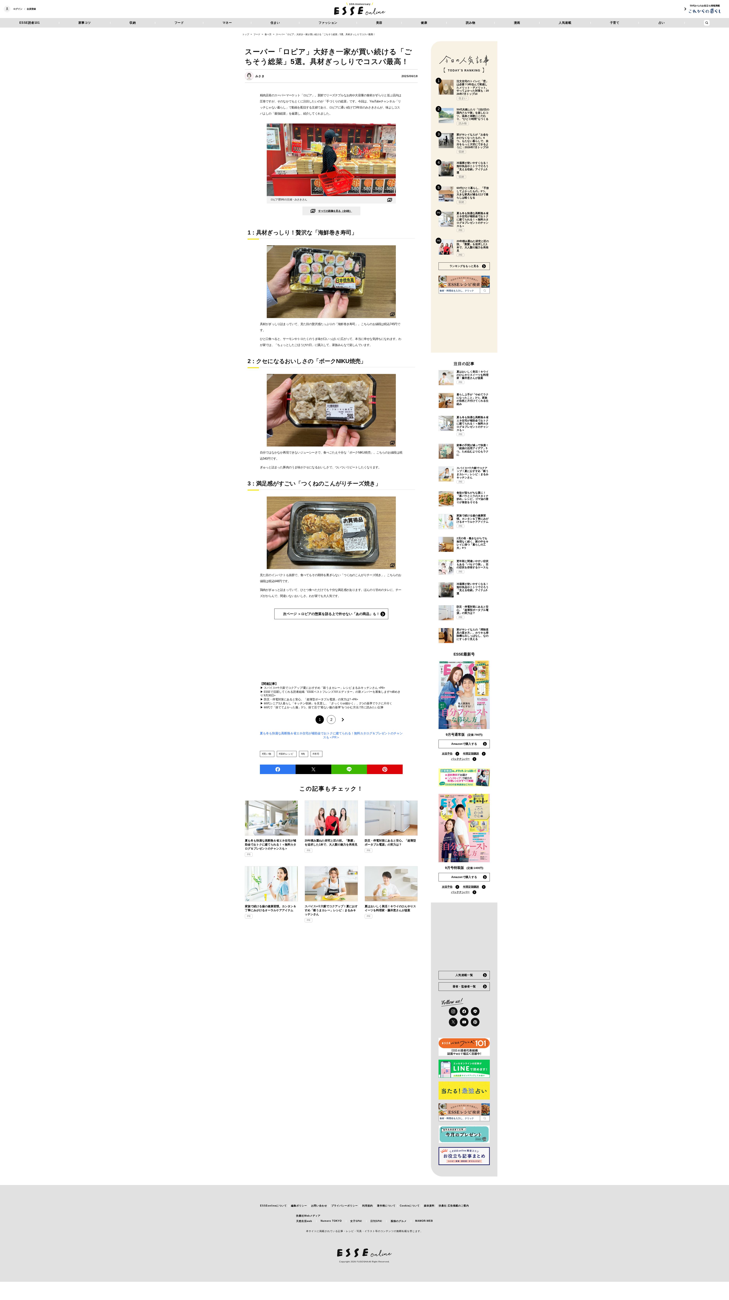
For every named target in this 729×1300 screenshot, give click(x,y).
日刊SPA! (376, 1221)
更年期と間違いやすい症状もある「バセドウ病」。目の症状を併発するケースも (472, 564)
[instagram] (453, 1011)
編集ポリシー (299, 1205)
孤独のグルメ (399, 1221)
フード (179, 22)
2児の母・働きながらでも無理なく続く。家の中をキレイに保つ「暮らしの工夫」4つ (472, 543)
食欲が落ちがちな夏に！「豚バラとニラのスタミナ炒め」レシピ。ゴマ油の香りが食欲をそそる (472, 497)
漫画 (517, 22)
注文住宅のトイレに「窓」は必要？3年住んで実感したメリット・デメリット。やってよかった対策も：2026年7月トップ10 (473, 87)
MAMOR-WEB (424, 1220)
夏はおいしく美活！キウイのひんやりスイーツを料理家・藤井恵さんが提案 (390, 908)
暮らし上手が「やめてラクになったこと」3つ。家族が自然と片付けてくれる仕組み (472, 399)
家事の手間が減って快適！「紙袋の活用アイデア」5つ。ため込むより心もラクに (472, 450)
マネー (227, 22)
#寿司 (316, 753)
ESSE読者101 (29, 22)
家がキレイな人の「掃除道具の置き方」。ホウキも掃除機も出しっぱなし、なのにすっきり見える (472, 634)
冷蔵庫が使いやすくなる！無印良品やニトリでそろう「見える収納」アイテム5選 (472, 167)
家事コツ (84, 22)
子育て (614, 22)
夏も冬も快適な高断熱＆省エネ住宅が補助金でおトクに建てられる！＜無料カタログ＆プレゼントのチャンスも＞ (270, 844)
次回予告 (447, 753)
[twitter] (313, 769)
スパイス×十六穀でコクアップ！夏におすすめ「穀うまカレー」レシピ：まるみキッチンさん (331, 910)
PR (248, 854)
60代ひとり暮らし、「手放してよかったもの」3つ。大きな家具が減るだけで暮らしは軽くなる (473, 192)
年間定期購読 (471, 753)
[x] (453, 1022)
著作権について (386, 1205)
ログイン (17, 9)
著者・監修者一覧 (464, 986)
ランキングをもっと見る (464, 266)
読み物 (470, 22)
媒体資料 (429, 1205)
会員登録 (31, 9)
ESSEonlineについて (273, 1205)
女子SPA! (356, 1221)
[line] (349, 769)
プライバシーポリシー (344, 1205)
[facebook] (278, 769)
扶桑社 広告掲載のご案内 (454, 1205)
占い (662, 22)
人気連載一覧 (464, 975)
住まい (275, 22)
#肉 (303, 753)
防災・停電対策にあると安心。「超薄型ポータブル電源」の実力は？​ (390, 842)
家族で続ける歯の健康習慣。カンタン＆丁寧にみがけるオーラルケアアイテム (270, 908)
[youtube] (464, 1022)
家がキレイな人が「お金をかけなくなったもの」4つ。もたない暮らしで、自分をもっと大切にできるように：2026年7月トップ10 (472, 141)
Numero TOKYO (331, 1220)
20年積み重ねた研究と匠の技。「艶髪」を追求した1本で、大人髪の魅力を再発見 (331, 842)
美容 (379, 22)
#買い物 (266, 753)
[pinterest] (475, 1022)
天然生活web (304, 1221)
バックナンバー (460, 758)
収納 (132, 22)
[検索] (484, 290)
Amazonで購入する (464, 743)
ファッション (328, 22)
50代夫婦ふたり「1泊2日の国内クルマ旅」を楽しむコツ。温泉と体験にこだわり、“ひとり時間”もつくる (473, 114)
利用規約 (367, 1205)
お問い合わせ (319, 1205)
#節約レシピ (286, 753)
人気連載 (565, 22)
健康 (424, 22)
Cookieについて (410, 1205)
